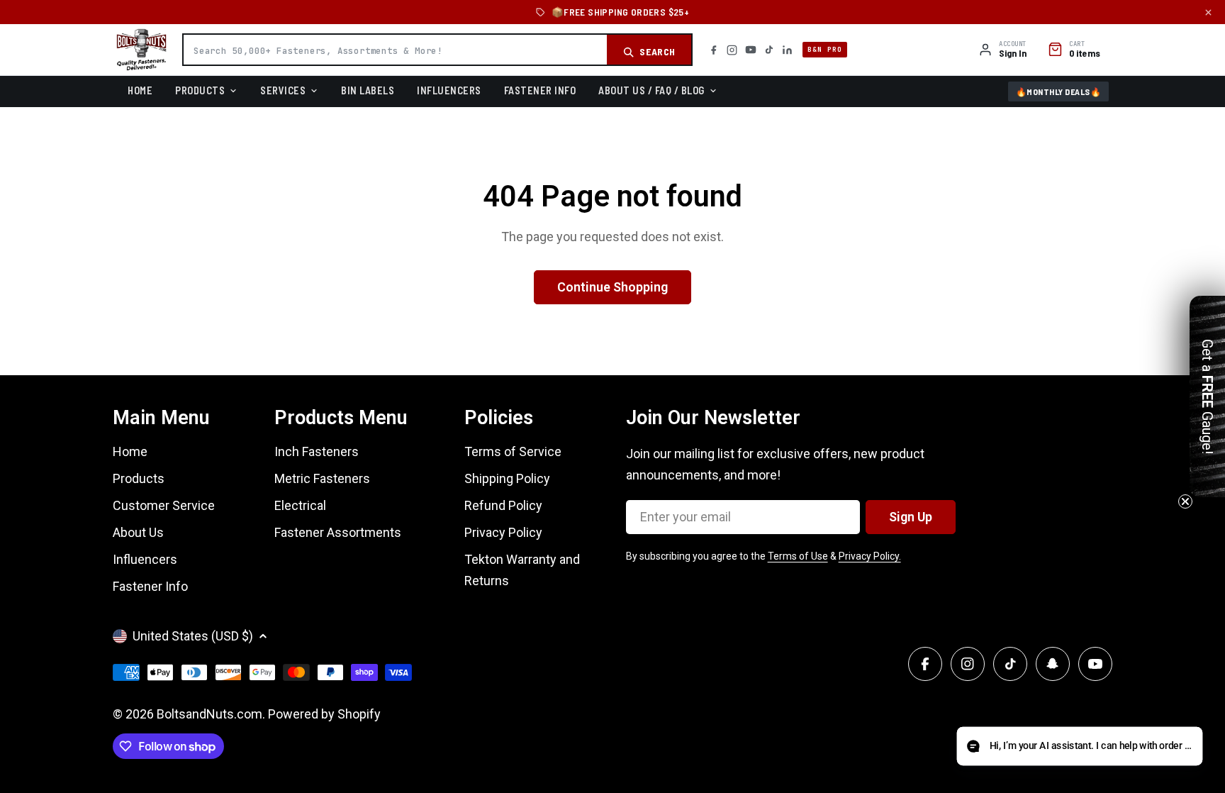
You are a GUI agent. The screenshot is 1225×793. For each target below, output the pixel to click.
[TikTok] (769, 50)
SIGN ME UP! (613, 538)
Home (140, 90)
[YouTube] (750, 49)
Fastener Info (540, 90)
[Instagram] (732, 50)
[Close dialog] (772, 289)
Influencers (449, 90)
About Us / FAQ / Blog (651, 90)
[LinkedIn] (787, 50)
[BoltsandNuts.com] (141, 49)
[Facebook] (713, 50)
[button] (1079, 746)
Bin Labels (367, 90)
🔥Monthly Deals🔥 (1059, 91)
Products (200, 90)
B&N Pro (824, 49)
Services (283, 90)
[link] (612, 342)
